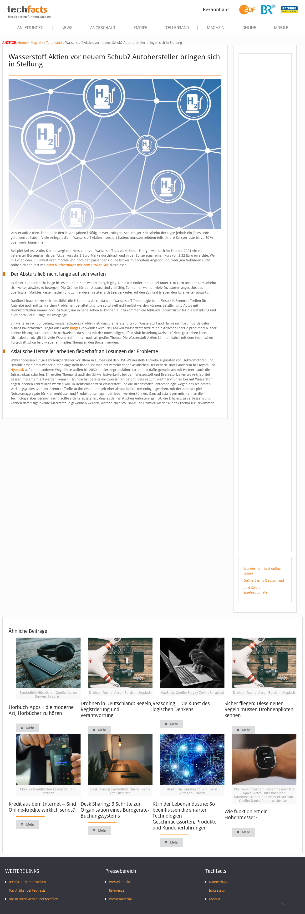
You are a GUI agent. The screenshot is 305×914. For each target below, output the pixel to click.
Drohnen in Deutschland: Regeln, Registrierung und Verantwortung (116, 709)
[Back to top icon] (282, 904)
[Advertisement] (265, 142)
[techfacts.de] (27, 11)
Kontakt (214, 899)
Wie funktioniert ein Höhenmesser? (246, 814)
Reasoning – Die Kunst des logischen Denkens (181, 706)
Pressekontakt (119, 882)
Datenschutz (218, 882)
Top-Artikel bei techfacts (27, 890)
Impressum (217, 890)
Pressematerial (120, 899)
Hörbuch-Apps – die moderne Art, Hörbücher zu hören (41, 710)
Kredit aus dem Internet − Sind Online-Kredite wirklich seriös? (42, 807)
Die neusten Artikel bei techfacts (33, 899)
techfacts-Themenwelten (27, 882)
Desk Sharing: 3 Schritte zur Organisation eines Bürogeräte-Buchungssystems (115, 810)
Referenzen (117, 890)
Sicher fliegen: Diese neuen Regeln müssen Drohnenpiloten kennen (258, 709)
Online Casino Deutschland (264, 580)
